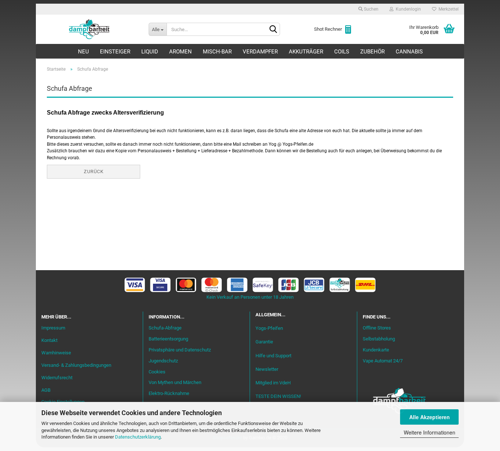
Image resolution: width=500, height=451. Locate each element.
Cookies (157, 371)
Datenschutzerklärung (138, 437)
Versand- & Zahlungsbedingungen (76, 365)
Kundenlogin (407, 9)
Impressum (53, 328)
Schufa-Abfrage (165, 328)
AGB (46, 390)
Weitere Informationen (429, 432)
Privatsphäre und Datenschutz (180, 350)
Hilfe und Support (273, 355)
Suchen (370, 9)
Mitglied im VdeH (273, 382)
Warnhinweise (56, 352)
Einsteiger (115, 51)
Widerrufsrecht (56, 377)
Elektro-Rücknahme (169, 393)
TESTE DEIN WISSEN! (278, 396)
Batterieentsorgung (168, 339)
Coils (341, 51)
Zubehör (372, 51)
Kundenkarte (376, 350)
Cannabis (409, 51)
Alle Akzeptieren (429, 417)
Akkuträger (306, 51)
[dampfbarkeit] (89, 29)
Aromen (180, 51)
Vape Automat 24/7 (383, 361)
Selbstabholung (379, 339)
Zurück (94, 171)
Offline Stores (377, 328)
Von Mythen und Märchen (175, 382)
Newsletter (266, 369)
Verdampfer (260, 51)
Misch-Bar (217, 51)
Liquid (149, 51)
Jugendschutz (163, 361)
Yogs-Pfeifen (269, 328)
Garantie (264, 341)
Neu (83, 51)
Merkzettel (447, 9)
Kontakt (49, 340)
